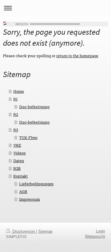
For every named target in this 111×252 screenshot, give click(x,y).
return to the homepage (77, 55)
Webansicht (95, 236)
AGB (23, 191)
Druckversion (23, 231)
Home (18, 91)
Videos (19, 153)
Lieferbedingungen (36, 183)
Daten (18, 160)
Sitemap (45, 231)
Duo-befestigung (34, 106)
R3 (15, 130)
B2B (17, 168)
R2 (15, 114)
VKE (17, 145)
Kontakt (20, 176)
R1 (15, 99)
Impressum (29, 199)
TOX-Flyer (28, 137)
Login (100, 231)
